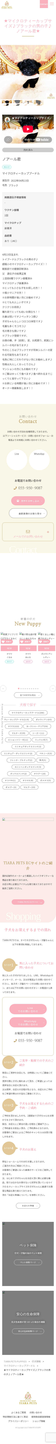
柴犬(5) (42, 760)
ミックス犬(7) (41, 739)
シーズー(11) (38, 733)
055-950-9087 (30, 488)
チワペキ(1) (10, 780)
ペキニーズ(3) (45, 753)
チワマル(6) (28, 780)
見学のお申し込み (30, 500)
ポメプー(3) (11, 787)
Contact (44, 4)
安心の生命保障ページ (28, 1331)
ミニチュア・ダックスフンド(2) (18, 753)
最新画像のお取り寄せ (30, 513)
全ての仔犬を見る (28, 695)
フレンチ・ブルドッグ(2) (21, 760)
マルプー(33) (29, 787)
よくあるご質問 (18, 1412)
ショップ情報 (39, 1421)
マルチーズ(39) (19, 733)
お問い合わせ (35, 1412)
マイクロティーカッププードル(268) (28, 712)
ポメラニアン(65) (44, 719)
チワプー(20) (40, 773)
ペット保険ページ (28, 1262)
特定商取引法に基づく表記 (15, 1416)
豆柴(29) (46, 787)
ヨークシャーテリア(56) (37, 726)
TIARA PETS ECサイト (28, 902)
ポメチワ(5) (45, 780)
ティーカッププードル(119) (16, 719)
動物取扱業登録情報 (41, 1416)
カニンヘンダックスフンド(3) (28, 767)
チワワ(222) (13, 726)
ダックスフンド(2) (18, 773)
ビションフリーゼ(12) (18, 739)
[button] (7, 103)
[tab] (18, 688)
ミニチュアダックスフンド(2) (28, 746)
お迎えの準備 (28, 1205)
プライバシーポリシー (18, 1421)
